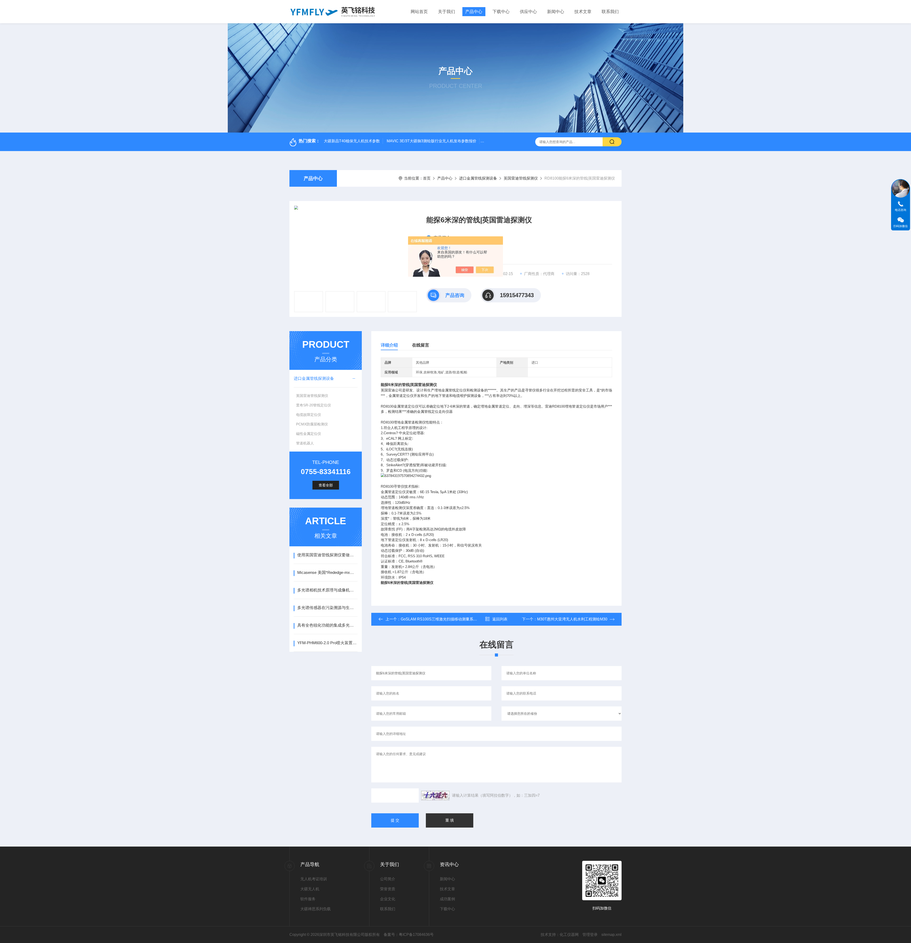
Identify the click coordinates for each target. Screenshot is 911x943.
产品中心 (473, 11)
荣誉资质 (387, 889)
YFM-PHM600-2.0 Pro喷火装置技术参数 (327, 643)
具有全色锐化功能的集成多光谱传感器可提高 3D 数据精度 (327, 625)
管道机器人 (305, 443)
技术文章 (582, 11)
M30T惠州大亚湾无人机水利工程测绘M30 (572, 619)
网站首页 (419, 11)
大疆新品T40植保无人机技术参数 (352, 141)
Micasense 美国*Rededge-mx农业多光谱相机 (327, 572)
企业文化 (387, 899)
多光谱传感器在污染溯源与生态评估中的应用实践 (327, 607)
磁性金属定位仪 (308, 434)
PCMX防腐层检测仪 (312, 424)
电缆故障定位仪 (308, 415)
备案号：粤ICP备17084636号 (409, 935)
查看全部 (326, 485)
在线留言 (420, 345)
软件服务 (308, 899)
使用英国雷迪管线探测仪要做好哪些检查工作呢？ (327, 555)
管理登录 (590, 935)
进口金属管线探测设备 (478, 178)
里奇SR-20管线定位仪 (313, 405)
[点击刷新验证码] (435, 795)
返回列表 (499, 619)
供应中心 (528, 11)
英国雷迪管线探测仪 (521, 178)
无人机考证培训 (313, 879)
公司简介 (387, 879)
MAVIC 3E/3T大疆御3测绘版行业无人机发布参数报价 (431, 141)
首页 (427, 178)
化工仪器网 (569, 935)
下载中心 (501, 11)
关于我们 (446, 11)
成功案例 (447, 899)
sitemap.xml (611, 935)
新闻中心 (555, 11)
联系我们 (610, 11)
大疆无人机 (309, 889)
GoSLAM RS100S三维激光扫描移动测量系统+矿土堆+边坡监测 (454, 619)
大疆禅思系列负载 (315, 909)
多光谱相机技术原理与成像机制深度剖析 (327, 590)
